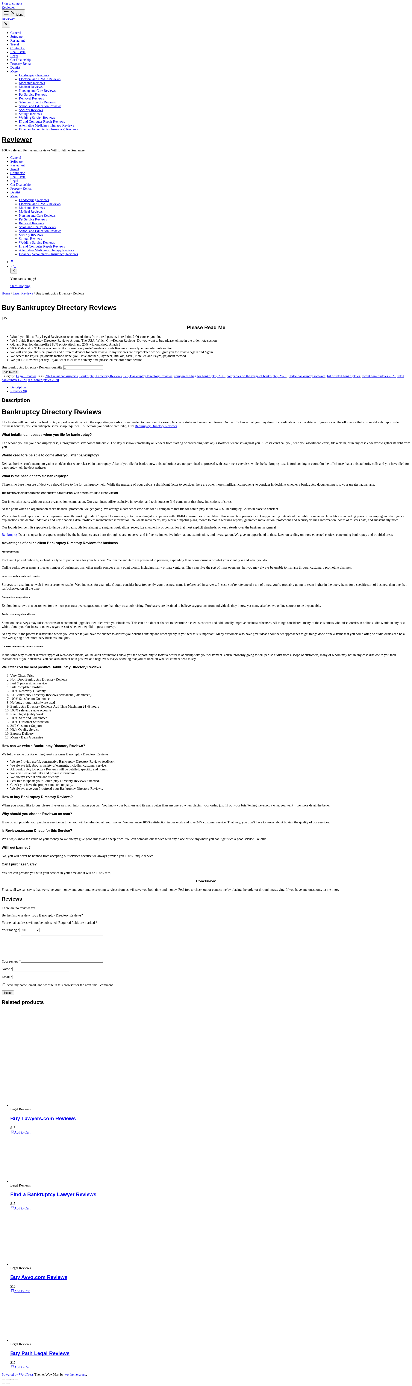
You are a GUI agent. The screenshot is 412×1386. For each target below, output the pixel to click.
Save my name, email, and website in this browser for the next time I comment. (60, 985)
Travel (14, 44)
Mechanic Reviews (32, 83)
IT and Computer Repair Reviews (42, 121)
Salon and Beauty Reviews (37, 102)
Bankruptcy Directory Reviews (100, 376)
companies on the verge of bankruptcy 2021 (256, 376)
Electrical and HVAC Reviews (40, 79)
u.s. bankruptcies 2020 (43, 380)
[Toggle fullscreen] (7, 1379)
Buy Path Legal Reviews (40, 1353)
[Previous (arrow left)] (3, 1383)
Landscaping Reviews (34, 75)
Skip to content (12, 3)
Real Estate (18, 52)
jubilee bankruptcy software (306, 376)
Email (7, 977)
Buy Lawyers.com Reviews (43, 1118)
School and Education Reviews (40, 106)
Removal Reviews (31, 98)
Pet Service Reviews (33, 94)
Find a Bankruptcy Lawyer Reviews (53, 1194)
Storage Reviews (30, 114)
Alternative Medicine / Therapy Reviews (46, 125)
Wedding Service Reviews (37, 117)
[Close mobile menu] (6, 24)
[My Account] (210, 262)
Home (6, 293)
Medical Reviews (30, 87)
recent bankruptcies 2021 (379, 376)
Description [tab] (18, 387)
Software (16, 36)
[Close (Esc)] (16, 1379)
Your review (11, 961)
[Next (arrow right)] (7, 1383)
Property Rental (21, 63)
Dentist (15, 67)
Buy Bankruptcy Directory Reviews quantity (32, 367)
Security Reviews (31, 110)
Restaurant (17, 40)
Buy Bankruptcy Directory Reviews (147, 376)
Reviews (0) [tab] (18, 391)
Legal (14, 56)
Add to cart (10, 372)
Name (7, 969)
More (14, 71)
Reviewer (8, 7)
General (15, 33)
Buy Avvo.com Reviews (38, 1277)
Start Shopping (20, 286)
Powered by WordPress (18, 1374)
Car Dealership (20, 60)
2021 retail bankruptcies (61, 376)
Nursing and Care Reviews (37, 90)
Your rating (11, 930)
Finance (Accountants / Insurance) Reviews (48, 129)
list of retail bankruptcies (343, 376)
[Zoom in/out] (3, 1379)
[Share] (12, 1379)
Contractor (17, 48)
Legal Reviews (23, 293)
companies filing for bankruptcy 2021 (199, 376)
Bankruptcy (10, 534)
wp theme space (75, 1374)
